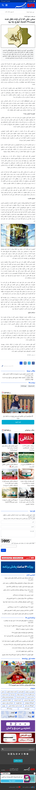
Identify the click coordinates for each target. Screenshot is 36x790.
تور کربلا (12, 694)
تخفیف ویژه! (12, 781)
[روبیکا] (17, 754)
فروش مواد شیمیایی (29, 700)
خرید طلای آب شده (29, 694)
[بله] (25, 754)
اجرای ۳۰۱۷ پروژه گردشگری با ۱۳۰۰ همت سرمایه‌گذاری (20, 607)
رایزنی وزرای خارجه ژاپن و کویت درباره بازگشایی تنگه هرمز (19, 587)
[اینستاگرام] (22, 754)
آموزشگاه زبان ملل (29, 706)
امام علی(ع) (31, 386)
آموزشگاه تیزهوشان (29, 703)
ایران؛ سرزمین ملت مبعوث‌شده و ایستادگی (23, 595)
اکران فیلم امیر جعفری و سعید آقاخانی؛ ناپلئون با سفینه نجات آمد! (17, 641)
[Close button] (35, 773)
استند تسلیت (5, 694)
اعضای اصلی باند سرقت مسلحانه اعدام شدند (22, 648)
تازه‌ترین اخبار (30, 575)
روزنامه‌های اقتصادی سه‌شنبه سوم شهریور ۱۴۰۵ (21, 685)
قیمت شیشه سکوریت (11, 692)
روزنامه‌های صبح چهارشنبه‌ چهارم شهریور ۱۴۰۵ (22, 633)
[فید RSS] (14, 754)
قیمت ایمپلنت (17, 700)
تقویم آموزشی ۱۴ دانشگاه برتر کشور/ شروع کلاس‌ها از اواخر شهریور (17, 655)
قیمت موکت (20, 694)
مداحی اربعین (30, 697)
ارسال (3, 550)
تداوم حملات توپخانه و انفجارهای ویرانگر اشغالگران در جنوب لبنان (18, 583)
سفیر (3, 692)
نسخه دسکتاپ (18, 761)
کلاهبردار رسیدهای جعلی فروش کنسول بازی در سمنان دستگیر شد (17, 614)
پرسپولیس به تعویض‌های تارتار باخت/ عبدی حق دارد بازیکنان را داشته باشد (18, 621)
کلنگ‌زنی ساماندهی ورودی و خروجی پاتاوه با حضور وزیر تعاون (18, 610)
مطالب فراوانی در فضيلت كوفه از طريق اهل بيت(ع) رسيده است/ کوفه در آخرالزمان (17, 378)
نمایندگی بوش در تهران (7, 703)
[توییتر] (19, 754)
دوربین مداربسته (21, 697)
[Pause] (3, 411)
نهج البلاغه (23, 386)
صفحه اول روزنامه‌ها (28, 658)
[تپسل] (2, 393)
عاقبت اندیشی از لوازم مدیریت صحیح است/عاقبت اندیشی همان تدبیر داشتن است (18, 375)
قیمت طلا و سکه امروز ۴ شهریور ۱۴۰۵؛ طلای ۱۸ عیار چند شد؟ (18, 626)
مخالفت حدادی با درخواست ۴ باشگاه (24, 629)
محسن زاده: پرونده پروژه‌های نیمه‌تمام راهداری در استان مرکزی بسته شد (18, 591)
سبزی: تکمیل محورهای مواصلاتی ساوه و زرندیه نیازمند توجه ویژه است (18, 603)
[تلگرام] (27, 754)
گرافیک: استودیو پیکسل (14, 787)
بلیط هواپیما (19, 703)
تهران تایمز (26, 709)
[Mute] (6, 411)
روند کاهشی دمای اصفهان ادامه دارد (24, 651)
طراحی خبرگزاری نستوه (27, 787)
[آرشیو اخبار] (11, 754)
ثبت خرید (18, 422)
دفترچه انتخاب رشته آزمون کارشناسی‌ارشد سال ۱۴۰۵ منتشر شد (18, 644)
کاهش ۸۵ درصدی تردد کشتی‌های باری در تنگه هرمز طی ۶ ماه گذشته (18, 637)
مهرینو (3, 706)
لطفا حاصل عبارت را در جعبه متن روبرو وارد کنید (23, 543)
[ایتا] (8, 754)
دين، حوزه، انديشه (30, 12)
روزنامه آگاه (9, 709)
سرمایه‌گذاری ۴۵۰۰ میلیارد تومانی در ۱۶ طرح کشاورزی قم (20, 598)
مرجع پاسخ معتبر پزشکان (8, 697)
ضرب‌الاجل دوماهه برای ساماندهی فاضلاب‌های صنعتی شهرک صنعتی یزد (18, 579)
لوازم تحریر (21, 692)
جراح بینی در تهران (30, 692)
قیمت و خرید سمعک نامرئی (15, 706)
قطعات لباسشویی (6, 700)
